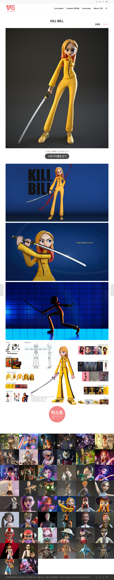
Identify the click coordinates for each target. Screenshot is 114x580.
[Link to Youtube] (106, 1)
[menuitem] (59, 8)
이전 (10, 88)
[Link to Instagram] (96, 1)
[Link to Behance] (100, 1)
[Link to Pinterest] (103, 1)
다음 (103, 88)
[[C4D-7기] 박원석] (1, 290)
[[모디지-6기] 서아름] (112, 290)
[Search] (106, 8)
